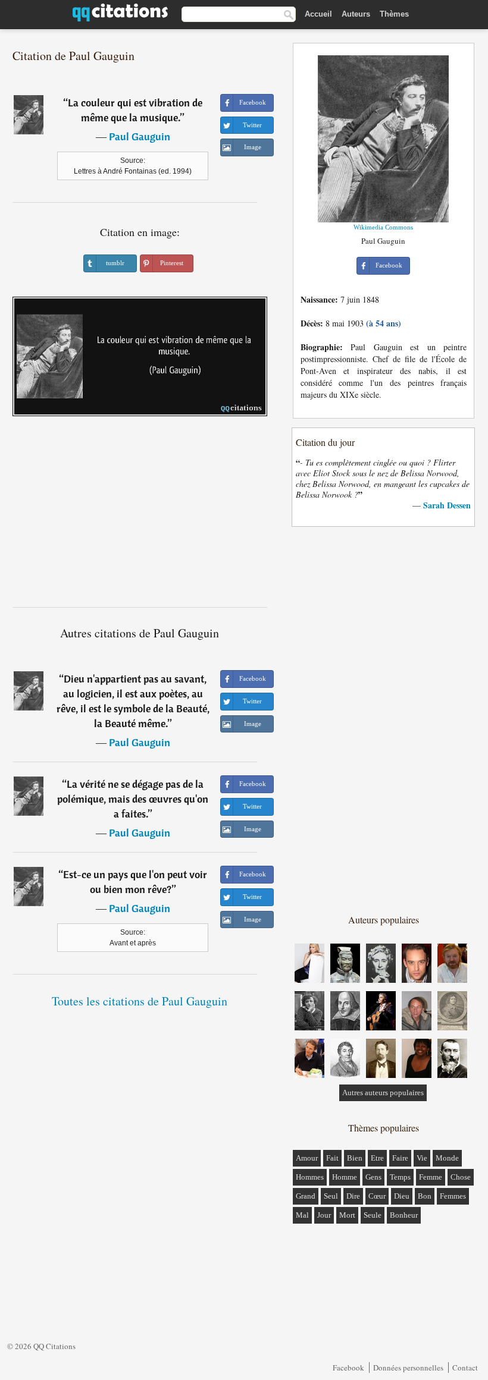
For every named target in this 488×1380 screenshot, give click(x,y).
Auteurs (356, 14)
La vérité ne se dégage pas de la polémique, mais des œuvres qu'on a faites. (132, 799)
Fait (332, 1157)
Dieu (401, 1196)
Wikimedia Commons (383, 227)
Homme (344, 1176)
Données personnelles (408, 1367)
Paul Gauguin (139, 136)
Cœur (377, 1196)
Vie (422, 1157)
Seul (331, 1196)
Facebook (348, 1367)
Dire (353, 1196)
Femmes (453, 1196)
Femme (430, 1176)
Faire (400, 1157)
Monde (447, 1157)
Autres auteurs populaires (383, 1092)
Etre (377, 1157)
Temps (400, 1176)
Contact (465, 1367)
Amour (307, 1157)
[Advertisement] (140, 516)
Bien (354, 1157)
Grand (305, 1196)
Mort (347, 1215)
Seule (372, 1215)
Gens (373, 1176)
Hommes (310, 1176)
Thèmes (394, 14)
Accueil (318, 14)
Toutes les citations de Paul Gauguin (139, 1001)
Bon (424, 1196)
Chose (461, 1176)
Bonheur (404, 1215)
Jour (324, 1215)
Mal (302, 1215)
